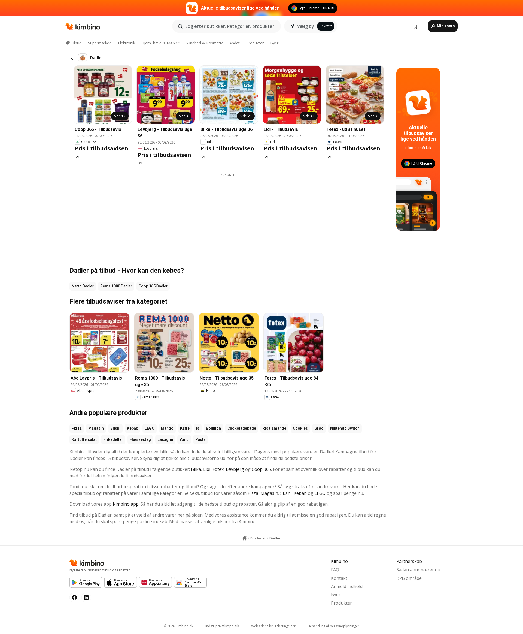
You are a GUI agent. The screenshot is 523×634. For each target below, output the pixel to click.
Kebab (132, 428)
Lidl (206, 469)
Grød (319, 428)
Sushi (115, 428)
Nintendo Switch (345, 428)
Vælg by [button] (305, 26)
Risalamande (274, 428)
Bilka (196, 469)
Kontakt (339, 578)
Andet (234, 42)
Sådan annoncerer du (418, 570)
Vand (184, 439)
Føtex (218, 469)
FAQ (335, 570)
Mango (167, 428)
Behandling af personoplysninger (333, 626)
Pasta (200, 439)
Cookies (300, 428)
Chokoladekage (241, 428)
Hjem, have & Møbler (160, 42)
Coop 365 (261, 469)
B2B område (409, 578)
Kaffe (185, 428)
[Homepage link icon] (244, 538)
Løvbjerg (235, 469)
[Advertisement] (228, 215)
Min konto (445, 26)
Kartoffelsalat (84, 439)
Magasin (96, 428)
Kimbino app (126, 504)
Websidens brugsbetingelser (273, 626)
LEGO (149, 428)
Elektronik (126, 42)
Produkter (255, 42)
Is (197, 428)
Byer (274, 42)
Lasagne (165, 439)
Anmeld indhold (347, 586)
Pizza (77, 428)
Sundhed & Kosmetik (204, 42)
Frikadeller (113, 439)
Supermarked (99, 42)
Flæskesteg (140, 439)
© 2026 (178, 626)
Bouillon (213, 428)
